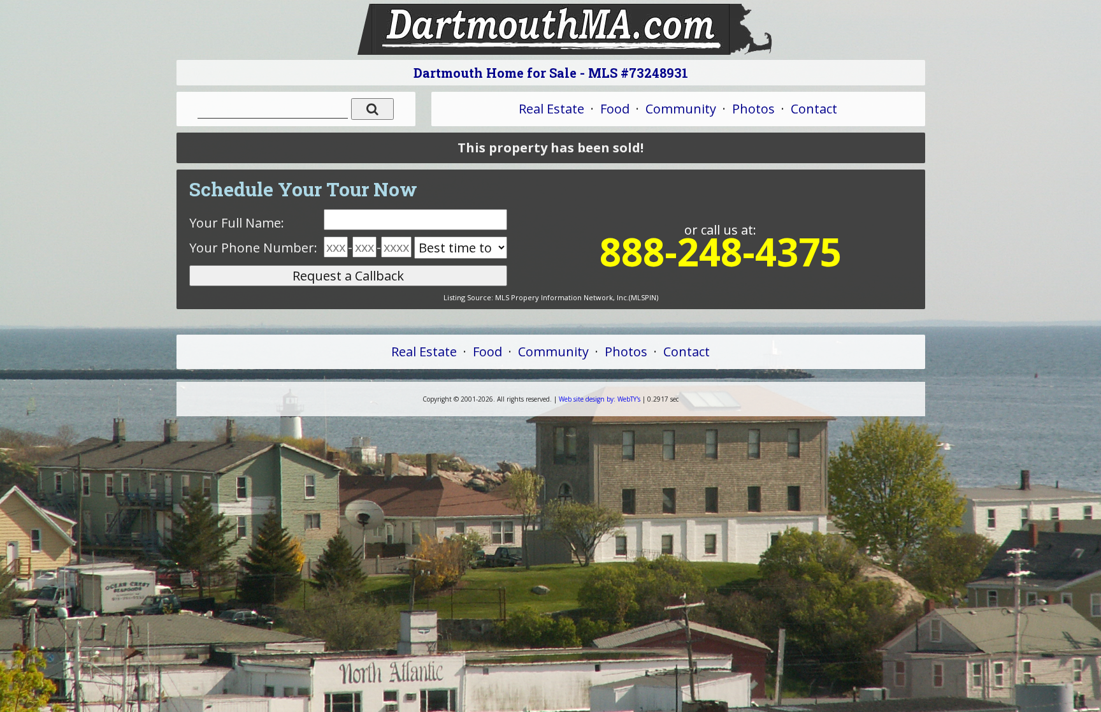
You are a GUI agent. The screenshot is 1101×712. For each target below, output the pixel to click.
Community (680, 108)
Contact (814, 108)
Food (615, 108)
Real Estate (551, 108)
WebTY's (599, 399)
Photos (753, 108)
